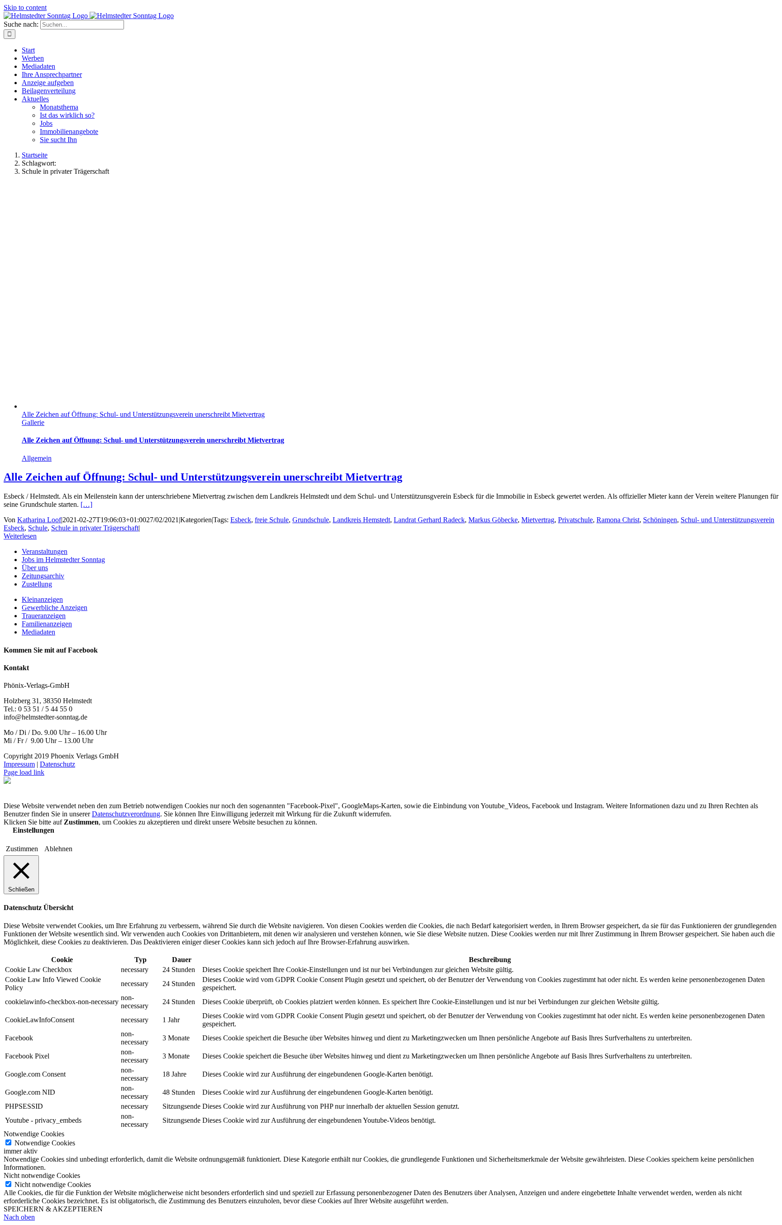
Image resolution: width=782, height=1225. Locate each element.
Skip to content (25, 7)
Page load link (24, 772)
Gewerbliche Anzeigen (54, 607)
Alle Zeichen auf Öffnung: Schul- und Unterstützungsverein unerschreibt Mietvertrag (143, 414)
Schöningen (660, 520)
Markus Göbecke (493, 520)
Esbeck (240, 520)
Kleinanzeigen (42, 599)
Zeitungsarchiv (43, 576)
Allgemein (37, 458)
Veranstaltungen (44, 551)
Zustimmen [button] (22, 849)
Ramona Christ (617, 520)
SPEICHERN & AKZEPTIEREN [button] (53, 1209)
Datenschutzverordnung (126, 814)
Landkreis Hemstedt (361, 520)
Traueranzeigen (44, 616)
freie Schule (272, 520)
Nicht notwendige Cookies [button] (42, 1175)
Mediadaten (38, 632)
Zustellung (37, 584)
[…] (86, 504)
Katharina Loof (39, 520)
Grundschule (310, 520)
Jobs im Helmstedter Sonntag (63, 559)
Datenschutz (57, 764)
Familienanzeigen (47, 624)
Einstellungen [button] (33, 830)
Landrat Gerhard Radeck (429, 520)
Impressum (19, 764)
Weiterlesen (20, 536)
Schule (38, 528)
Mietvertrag (537, 520)
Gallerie (33, 422)
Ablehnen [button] (58, 849)
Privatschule (575, 520)
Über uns (35, 568)
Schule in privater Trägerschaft (94, 528)
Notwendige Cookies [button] (34, 1134)
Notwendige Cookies (44, 1143)
